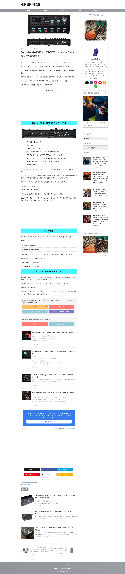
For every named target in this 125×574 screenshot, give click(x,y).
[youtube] (100, 82)
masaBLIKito (61, 428)
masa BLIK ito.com (62, 568)
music (62, 10)
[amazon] (104, 82)
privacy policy (65, 564)
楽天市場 (61, 306)
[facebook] (91, 82)
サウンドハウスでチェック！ (61, 311)
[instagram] (95, 82)
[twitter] (87, 82)
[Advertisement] (49, 107)
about (79, 10)
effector (24, 482)
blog (45, 10)
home (28, 10)
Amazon (35, 306)
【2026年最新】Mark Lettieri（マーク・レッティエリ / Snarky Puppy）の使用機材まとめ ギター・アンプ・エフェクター (100, 219)
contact (96, 10)
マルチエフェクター (32, 482)
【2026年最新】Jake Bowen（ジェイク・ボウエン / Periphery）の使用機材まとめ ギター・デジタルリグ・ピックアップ (100, 161)
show (51, 90)
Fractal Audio (26, 484)
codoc (73, 428)
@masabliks (66, 62)
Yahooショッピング (35, 311)
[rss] (95, 86)
